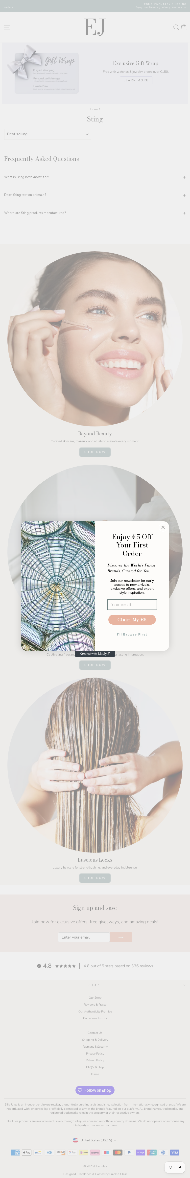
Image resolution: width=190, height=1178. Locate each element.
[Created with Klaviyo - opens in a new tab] (95, 654)
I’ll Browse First (132, 634)
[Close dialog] (163, 527)
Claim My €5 (132, 620)
